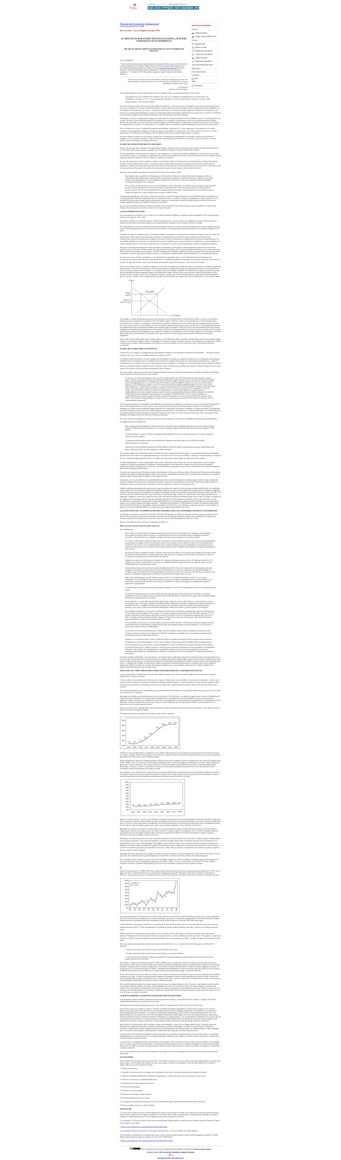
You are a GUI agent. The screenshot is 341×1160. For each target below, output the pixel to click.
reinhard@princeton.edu (168, 68)
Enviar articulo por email (204, 65)
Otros (196, 79)
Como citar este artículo (204, 54)
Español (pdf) (200, 44)
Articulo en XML (201, 47)
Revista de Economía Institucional (139, 24)
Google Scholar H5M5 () (205, 36)
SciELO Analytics (201, 33)
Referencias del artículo (203, 51)
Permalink (198, 86)
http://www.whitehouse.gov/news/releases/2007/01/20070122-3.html (147, 1141)
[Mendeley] (193, 79)
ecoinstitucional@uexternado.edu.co (170, 1158)
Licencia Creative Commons (202, 1149)
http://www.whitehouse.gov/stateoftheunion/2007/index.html (144, 1127)
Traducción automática (203, 61)
